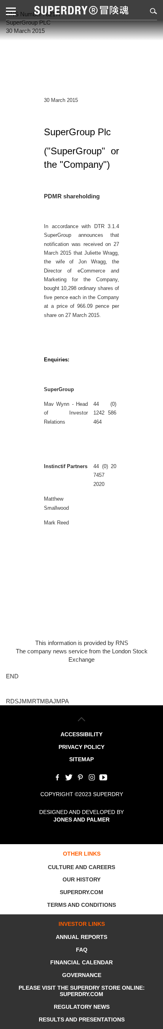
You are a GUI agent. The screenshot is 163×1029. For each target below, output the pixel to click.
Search (152, 11)
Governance (81, 975)
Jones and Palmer (81, 819)
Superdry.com (81, 892)
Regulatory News (82, 1007)
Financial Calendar (81, 962)
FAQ (81, 949)
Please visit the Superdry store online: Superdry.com (82, 991)
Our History (81, 879)
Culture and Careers (81, 867)
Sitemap (81, 759)
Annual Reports (81, 937)
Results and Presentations (82, 1019)
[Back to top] (82, 719)
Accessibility (81, 734)
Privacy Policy (81, 747)
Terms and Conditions (81, 905)
